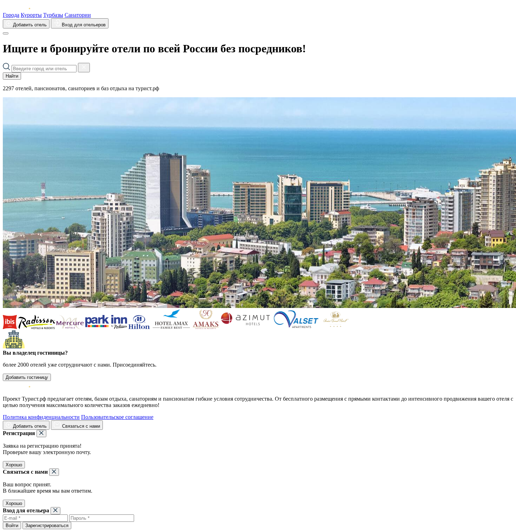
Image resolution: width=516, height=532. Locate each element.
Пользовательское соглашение (117, 417)
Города (11, 15)
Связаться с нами (80, 426)
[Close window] (41, 433)
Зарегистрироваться (46, 525)
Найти (12, 76)
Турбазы (53, 15)
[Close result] (84, 67)
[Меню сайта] (5, 33)
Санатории (78, 15)
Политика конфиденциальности (41, 417)
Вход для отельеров (83, 24)
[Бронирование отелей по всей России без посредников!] (22, 9)
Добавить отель (29, 24)
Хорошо (14, 464)
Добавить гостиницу (27, 377)
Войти (12, 525)
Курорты (31, 15)
